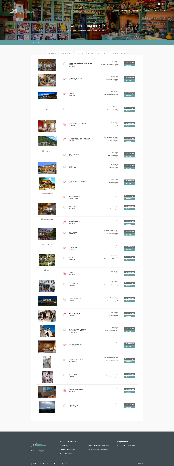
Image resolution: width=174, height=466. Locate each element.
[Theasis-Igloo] (47, 260)
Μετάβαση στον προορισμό (98, 449)
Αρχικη (117, 11)
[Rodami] (47, 95)
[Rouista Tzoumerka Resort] (47, 141)
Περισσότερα (129, 62)
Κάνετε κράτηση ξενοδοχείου (99, 445)
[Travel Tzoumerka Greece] (21, 11)
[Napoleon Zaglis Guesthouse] (47, 331)
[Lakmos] (47, 168)
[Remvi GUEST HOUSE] (47, 392)
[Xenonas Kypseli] (47, 301)
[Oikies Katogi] (47, 209)
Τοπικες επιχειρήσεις (43, 42)
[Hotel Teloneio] (47, 183)
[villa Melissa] (47, 407)
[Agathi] (47, 270)
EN (165, 4)
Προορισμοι (136, 11)
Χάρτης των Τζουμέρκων (126, 445)
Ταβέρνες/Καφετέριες (68, 449)
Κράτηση (129, 65)
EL (157, 4)
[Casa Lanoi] (47, 377)
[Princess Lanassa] (47, 80)
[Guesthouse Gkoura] (47, 316)
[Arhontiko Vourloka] (47, 362)
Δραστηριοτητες (159, 11)
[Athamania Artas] (47, 346)
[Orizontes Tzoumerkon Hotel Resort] (47, 65)
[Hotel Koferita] (47, 194)
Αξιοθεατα (147, 11)
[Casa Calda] (47, 234)
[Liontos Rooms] (47, 219)
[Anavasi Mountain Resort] (47, 111)
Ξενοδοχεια (125, 11)
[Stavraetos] (47, 286)
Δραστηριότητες (66, 453)
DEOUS (139, 464)
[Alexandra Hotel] (47, 126)
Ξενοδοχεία (64, 445)
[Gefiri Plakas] (47, 151)
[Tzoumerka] (47, 244)
